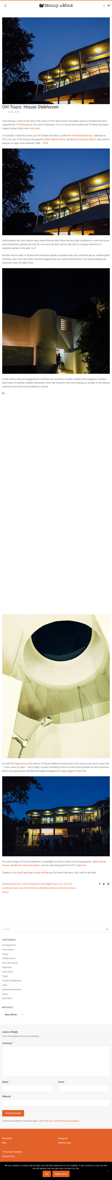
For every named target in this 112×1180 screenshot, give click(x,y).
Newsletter (7, 1138)
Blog (4, 1143)
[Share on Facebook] (99, 884)
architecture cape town (12, 888)
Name (6, 1082)
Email (61, 1082)
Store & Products (10, 963)
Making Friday (64, 1143)
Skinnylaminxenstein (11, 989)
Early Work (7, 998)
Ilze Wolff (17, 872)
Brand (5, 994)
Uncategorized (9, 945)
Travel (5, 976)
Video (4, 985)
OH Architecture (23, 124)
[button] (107, 929)
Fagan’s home (21, 763)
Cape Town (57, 884)
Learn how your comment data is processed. (59, 1121)
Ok (46, 1173)
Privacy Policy (8, 1156)
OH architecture (31, 888)
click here (34, 128)
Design (5, 954)
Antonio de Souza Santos (83, 139)
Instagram (63, 1138)
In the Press (7, 972)
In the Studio (8, 949)
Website (6, 1096)
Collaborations (8, 958)
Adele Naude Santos (49, 888)
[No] (108, 1170)
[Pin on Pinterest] (108, 884)
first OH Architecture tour (79, 135)
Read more (61, 1173)
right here (81, 865)
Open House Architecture (40, 872)
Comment (8, 1043)
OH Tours (68, 884)
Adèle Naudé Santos (54, 139)
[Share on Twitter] (104, 884)
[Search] (104, 5)
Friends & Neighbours (31, 884)
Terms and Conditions (12, 1152)
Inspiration (16, 884)
